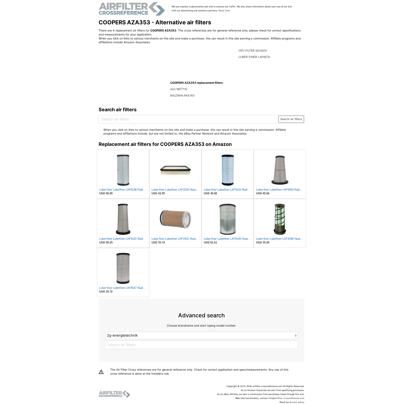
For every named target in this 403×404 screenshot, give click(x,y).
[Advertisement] (133, 75)
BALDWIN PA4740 (182, 95)
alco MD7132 (178, 89)
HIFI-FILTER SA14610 (253, 50)
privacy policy (297, 402)
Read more (224, 10)
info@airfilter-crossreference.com (286, 398)
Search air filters (291, 119)
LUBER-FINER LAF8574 (254, 57)
